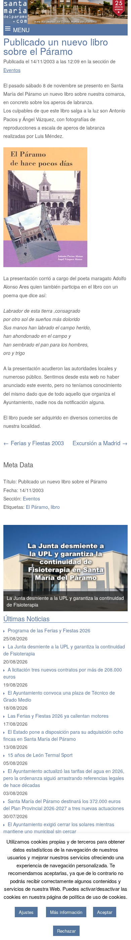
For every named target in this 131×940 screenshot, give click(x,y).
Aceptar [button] (104, 912)
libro (55, 506)
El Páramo (37, 506)
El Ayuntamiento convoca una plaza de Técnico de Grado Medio (59, 696)
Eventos (11, 70)
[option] (65, 568)
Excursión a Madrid (100, 443)
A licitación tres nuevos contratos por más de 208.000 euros (62, 673)
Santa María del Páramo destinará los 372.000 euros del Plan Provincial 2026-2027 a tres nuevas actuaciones (63, 804)
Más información (66, 912)
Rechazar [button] (66, 931)
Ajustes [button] (26, 912)
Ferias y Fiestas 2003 (33, 443)
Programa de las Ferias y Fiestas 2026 (49, 630)
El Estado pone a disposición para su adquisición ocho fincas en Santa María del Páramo (63, 735)
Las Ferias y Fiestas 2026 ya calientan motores (58, 715)
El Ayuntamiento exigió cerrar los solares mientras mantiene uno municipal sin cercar (58, 828)
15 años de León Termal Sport (40, 755)
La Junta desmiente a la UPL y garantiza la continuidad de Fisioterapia (64, 650)
